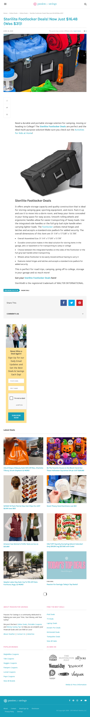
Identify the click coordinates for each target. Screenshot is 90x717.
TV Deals (50, 619)
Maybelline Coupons (11, 654)
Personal (50, 581)
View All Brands (9, 681)
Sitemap (20, 712)
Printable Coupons (35, 624)
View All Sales (52, 641)
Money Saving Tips (14, 627)
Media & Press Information (76, 684)
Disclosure (35, 709)
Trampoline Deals (53, 636)
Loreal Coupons (10, 672)
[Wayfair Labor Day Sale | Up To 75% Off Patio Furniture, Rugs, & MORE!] (23, 565)
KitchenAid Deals (53, 632)
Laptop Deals (52, 623)
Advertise (30, 634)
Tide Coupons (9, 659)
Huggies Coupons (10, 663)
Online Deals (13, 13)
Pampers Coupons (11, 667)
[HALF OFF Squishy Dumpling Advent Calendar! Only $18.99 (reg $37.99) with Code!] (66, 527)
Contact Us (21, 634)
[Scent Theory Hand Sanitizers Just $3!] (66, 489)
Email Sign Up (23, 709)
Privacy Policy (9, 712)
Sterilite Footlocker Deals (37, 277)
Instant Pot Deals (53, 628)
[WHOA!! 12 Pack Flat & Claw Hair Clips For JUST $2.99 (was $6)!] (23, 489)
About (6, 709)
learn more (77, 31)
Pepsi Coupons (9, 676)
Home (5, 13)
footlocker (47, 226)
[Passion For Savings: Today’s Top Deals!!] (66, 565)
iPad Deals (51, 614)
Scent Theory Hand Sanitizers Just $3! (62, 506)
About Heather (9, 634)
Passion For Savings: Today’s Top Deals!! (62, 584)
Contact (13, 709)
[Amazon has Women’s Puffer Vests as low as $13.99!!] (23, 527)
